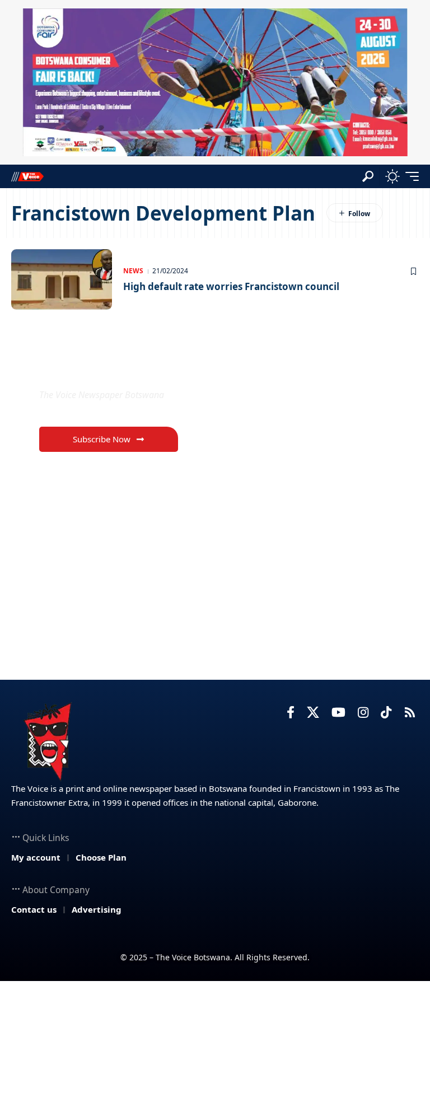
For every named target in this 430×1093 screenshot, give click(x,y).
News (133, 270)
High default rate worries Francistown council (231, 286)
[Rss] (410, 712)
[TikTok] (386, 712)
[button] (367, 176)
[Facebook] (290, 712)
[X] (313, 712)
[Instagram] (363, 712)
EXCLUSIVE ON (98, 368)
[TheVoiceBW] (27, 176)
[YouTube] (338, 712)
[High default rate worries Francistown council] (61, 279)
